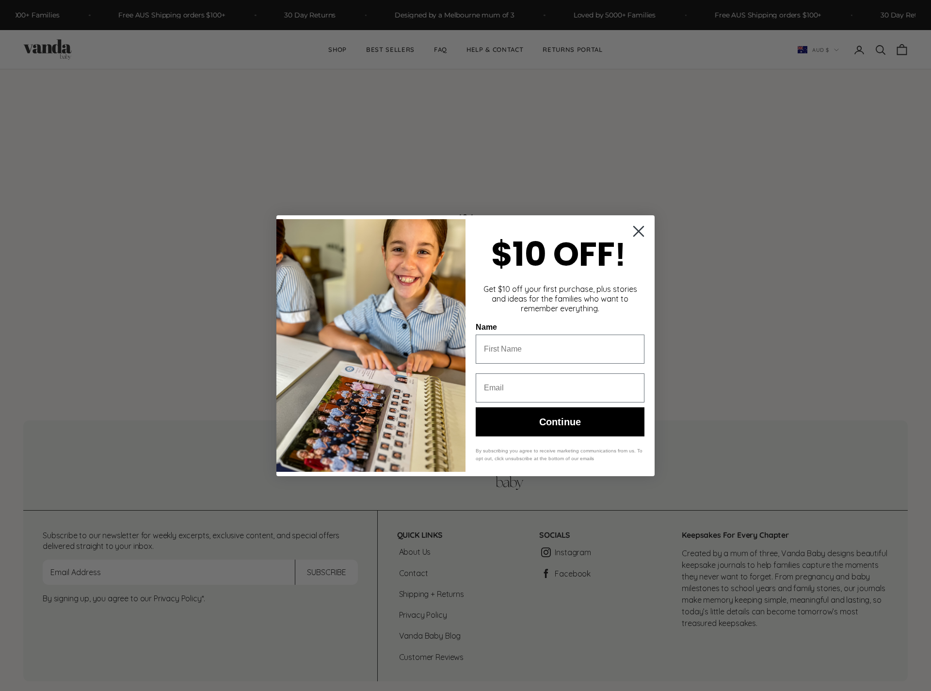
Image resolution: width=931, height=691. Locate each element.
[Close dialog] (638, 231)
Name (486, 327)
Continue (560, 422)
